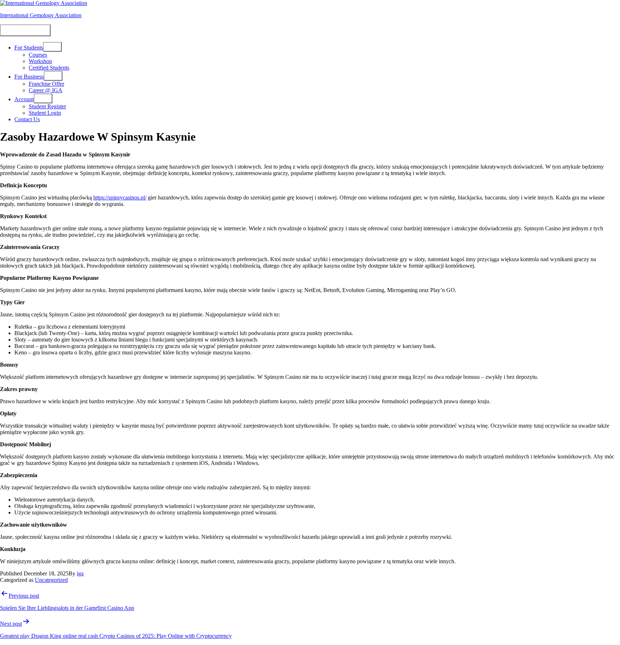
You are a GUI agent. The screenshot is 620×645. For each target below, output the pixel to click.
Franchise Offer (46, 84)
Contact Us (27, 119)
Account (24, 99)
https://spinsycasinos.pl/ (119, 197)
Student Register (47, 106)
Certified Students (49, 68)
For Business (29, 77)
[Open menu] (52, 47)
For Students (28, 47)
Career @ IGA (45, 90)
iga (80, 573)
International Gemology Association (40, 15)
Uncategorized (51, 580)
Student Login (45, 113)
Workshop (40, 61)
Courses (38, 55)
